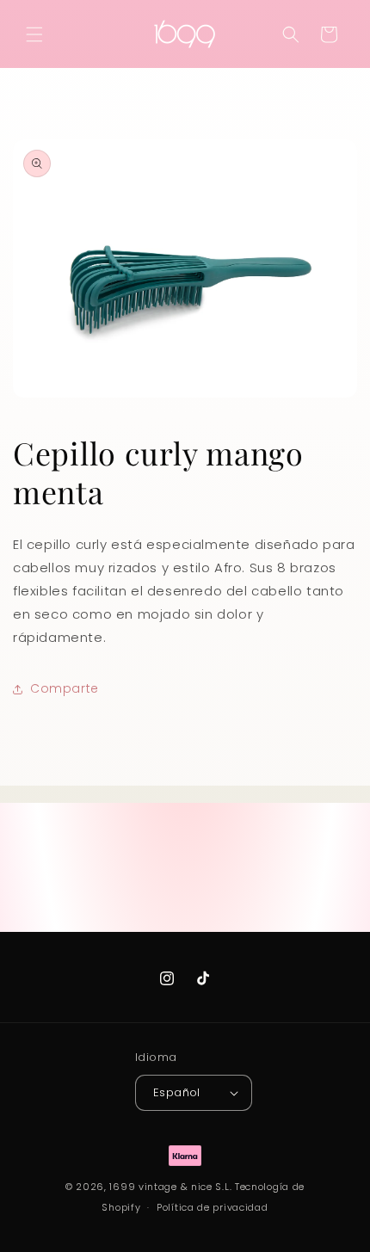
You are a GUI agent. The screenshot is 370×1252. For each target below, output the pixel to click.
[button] (34, 34)
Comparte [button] (64, 688)
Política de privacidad (212, 1207)
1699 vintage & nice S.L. (170, 1186)
